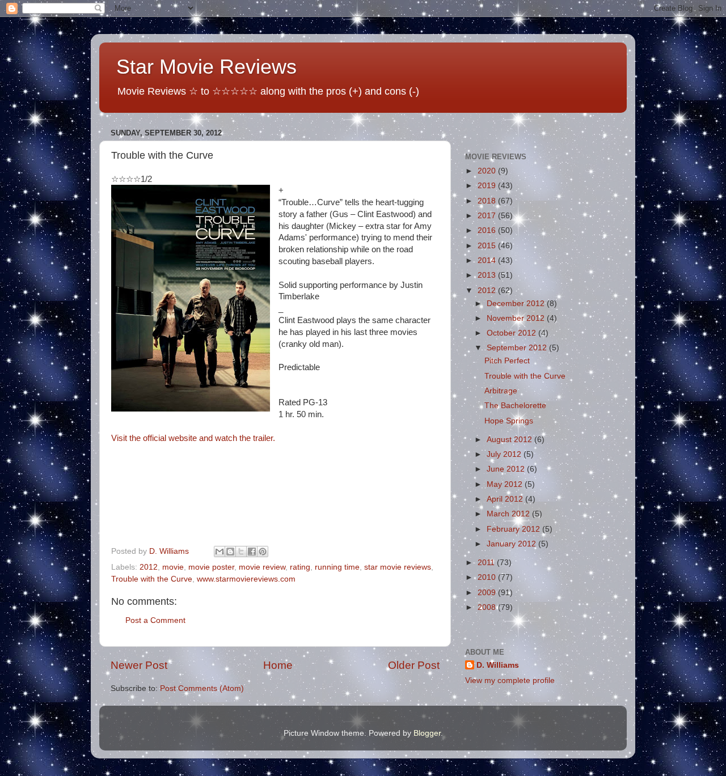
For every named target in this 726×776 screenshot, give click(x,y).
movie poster (211, 567)
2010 (488, 577)
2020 (488, 171)
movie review (262, 567)
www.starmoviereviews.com (246, 579)
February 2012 (514, 529)
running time (337, 567)
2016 (488, 230)
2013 (488, 275)
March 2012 (509, 514)
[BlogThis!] (230, 551)
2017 (488, 215)
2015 (488, 245)
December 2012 (517, 303)
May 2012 (506, 484)
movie (173, 567)
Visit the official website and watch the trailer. (193, 438)
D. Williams (497, 665)
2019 (488, 185)
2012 (149, 567)
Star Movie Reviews (206, 66)
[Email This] (219, 551)
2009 (488, 592)
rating (300, 567)
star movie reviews (397, 567)
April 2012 (506, 499)
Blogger (427, 733)
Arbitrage (500, 391)
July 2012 (505, 454)
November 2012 (517, 318)
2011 (487, 562)
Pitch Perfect (507, 361)
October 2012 (512, 333)
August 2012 (510, 439)
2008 (488, 607)
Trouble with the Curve (151, 579)
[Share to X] (241, 551)
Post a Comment (155, 620)
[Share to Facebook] (252, 551)
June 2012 (507, 469)
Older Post (414, 665)
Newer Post (139, 665)
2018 (488, 201)
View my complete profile (510, 680)
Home (278, 665)
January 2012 (512, 544)
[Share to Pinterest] (262, 551)
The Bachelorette (515, 405)
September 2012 (518, 348)
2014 (488, 260)
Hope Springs (508, 421)
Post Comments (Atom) (202, 688)
